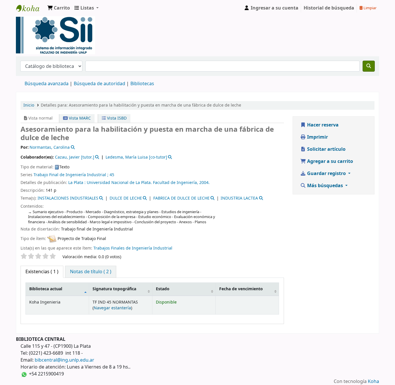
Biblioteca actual (45, 289)
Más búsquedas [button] (325, 185)
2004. (204, 183)
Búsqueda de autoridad (99, 83)
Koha (373, 381)
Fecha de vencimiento (241, 289)
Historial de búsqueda (329, 8)
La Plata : (77, 183)
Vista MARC (79, 118)
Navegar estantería (112, 308)
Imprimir (317, 137)
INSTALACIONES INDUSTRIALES (68, 198)
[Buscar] (369, 66)
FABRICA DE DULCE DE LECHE (181, 198)
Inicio (28, 105)
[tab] (90, 272)
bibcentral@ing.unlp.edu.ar (64, 360)
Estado (162, 289)
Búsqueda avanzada (47, 83)
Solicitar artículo (326, 149)
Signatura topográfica (114, 289)
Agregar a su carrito (329, 161)
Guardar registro (326, 173)
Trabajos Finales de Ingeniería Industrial (132, 248)
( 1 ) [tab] (41, 271)
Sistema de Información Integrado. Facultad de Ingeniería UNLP (30, 8)
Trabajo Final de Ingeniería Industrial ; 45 (74, 175)
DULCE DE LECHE (126, 198)
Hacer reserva (322, 125)
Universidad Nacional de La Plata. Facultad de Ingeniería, (143, 183)
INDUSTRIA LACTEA (239, 198)
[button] (58, 8)
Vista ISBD (116, 118)
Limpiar (369, 8)
